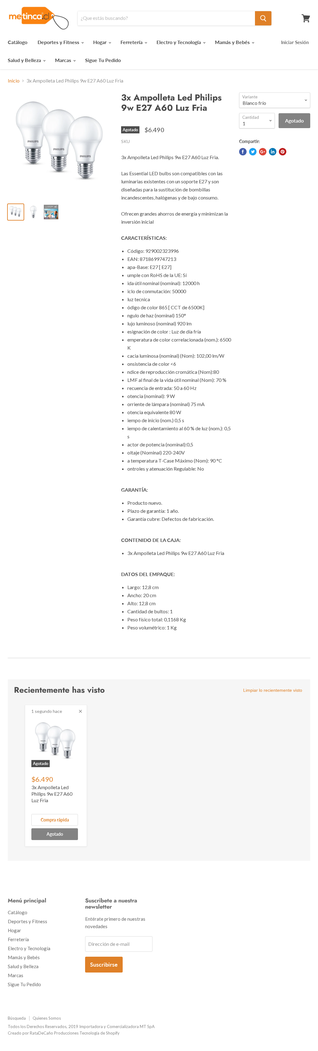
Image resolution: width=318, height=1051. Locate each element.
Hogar (100, 42)
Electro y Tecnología (179, 42)
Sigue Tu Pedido (103, 60)
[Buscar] (263, 18)
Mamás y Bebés (233, 42)
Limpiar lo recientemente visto (272, 690)
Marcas (63, 60)
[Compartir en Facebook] (243, 151)
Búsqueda (17, 1018)
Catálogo (17, 42)
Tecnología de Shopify (100, 1033)
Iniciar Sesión (295, 42)
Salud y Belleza (25, 60)
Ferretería (132, 42)
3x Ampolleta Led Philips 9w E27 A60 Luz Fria (51, 793)
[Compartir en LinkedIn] (272, 151)
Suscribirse (104, 964)
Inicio (14, 80)
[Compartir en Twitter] (253, 151)
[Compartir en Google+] (262, 151)
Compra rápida (55, 819)
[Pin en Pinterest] (282, 151)
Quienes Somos (47, 1018)
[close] (80, 711)
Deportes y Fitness (59, 42)
